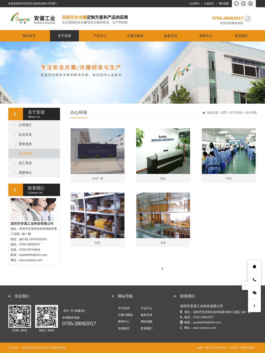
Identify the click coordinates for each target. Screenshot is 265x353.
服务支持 (170, 35)
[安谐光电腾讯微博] (250, 3)
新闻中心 (206, 35)
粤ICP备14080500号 (216, 348)
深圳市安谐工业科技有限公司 (36, 348)
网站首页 (29, 35)
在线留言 (209, 3)
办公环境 (25, 153)
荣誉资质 (25, 144)
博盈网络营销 (247, 348)
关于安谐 (64, 35)
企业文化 (25, 134)
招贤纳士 (25, 172)
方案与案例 (135, 35)
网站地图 (224, 3)
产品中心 (99, 35)
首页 (224, 112)
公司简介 (25, 124)
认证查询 (194, 3)
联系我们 (241, 35)
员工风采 (25, 163)
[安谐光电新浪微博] (243, 3)
